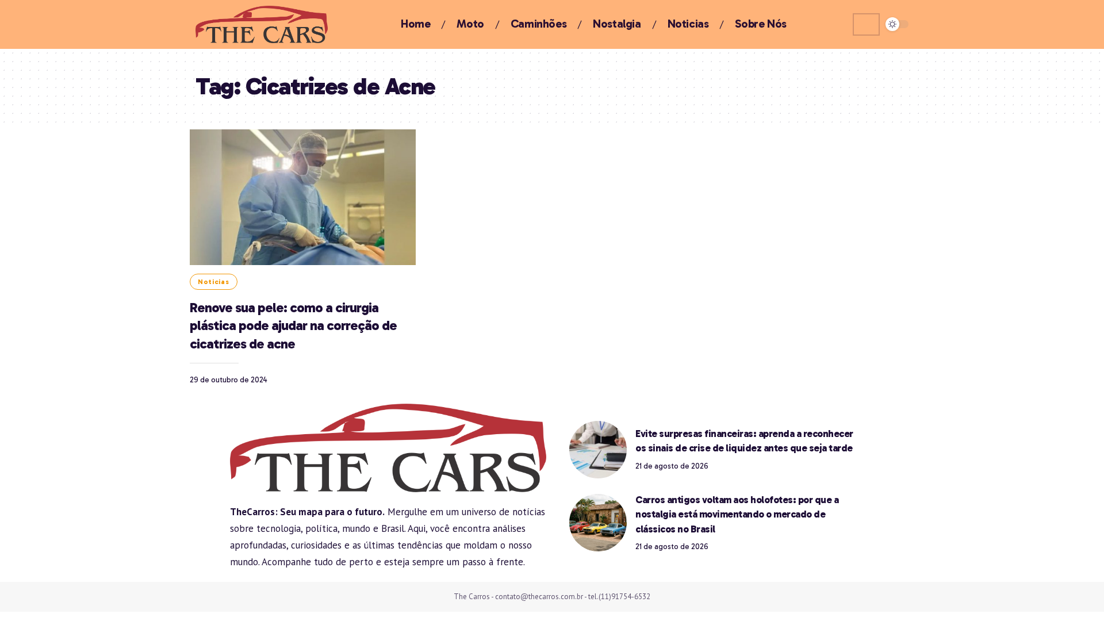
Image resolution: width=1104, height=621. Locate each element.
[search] (866, 24)
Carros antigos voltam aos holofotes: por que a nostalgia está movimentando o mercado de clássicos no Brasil (736, 514)
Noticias (213, 282)
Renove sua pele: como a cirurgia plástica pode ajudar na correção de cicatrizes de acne (293, 325)
